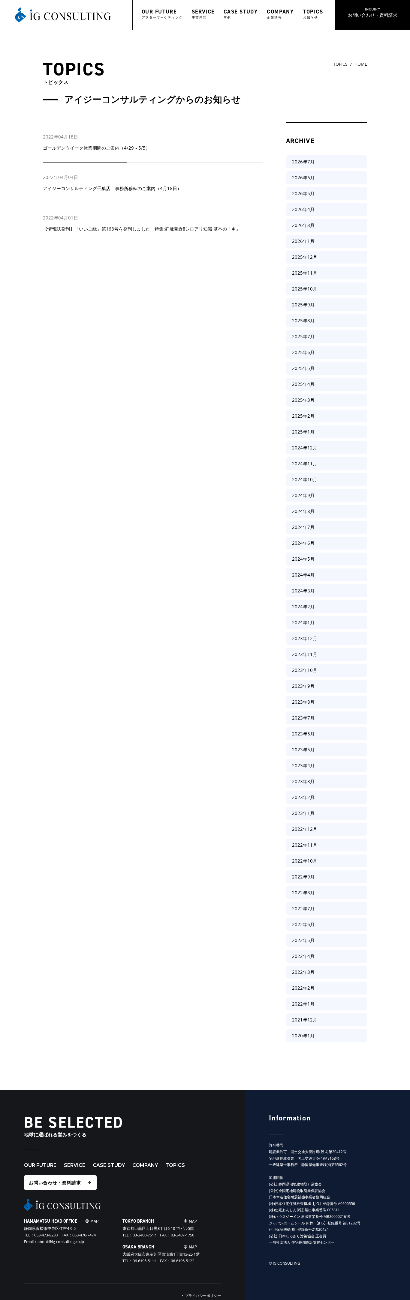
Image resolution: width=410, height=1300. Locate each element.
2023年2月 (303, 797)
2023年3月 (303, 781)
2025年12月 (304, 257)
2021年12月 (304, 1020)
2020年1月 (303, 1036)
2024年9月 (303, 495)
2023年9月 (303, 686)
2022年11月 (304, 845)
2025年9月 (303, 305)
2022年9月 (303, 877)
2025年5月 (303, 368)
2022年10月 (304, 861)
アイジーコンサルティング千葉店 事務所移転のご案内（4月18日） (112, 188)
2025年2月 (303, 416)
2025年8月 (303, 321)
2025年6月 (303, 352)
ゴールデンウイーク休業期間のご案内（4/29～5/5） (96, 148)
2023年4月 (303, 765)
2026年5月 (303, 193)
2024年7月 (303, 527)
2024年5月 (303, 559)
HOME (360, 64)
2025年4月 (303, 384)
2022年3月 (303, 972)
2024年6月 (303, 543)
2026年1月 (303, 241)
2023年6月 (303, 734)
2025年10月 (304, 289)
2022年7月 (303, 908)
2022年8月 (303, 893)
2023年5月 (303, 750)
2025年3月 (303, 400)
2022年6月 (303, 924)
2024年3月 (303, 591)
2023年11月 (304, 654)
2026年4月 (303, 209)
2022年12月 (304, 829)
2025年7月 (303, 336)
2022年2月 (303, 988)
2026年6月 (303, 177)
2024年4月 (303, 575)
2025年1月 (303, 432)
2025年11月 (304, 273)
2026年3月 (303, 225)
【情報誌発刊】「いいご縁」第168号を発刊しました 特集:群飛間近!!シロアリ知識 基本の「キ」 (141, 229)
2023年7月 (303, 718)
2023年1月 (303, 813)
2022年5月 (303, 940)
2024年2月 (303, 607)
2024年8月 (303, 511)
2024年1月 (303, 622)
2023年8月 (303, 702)
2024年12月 (304, 448)
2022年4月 (303, 956)
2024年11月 (304, 464)
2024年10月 (304, 479)
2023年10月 (304, 670)
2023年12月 (304, 638)
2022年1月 (303, 1004)
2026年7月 (303, 162)
